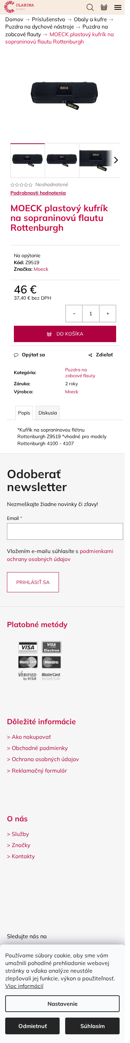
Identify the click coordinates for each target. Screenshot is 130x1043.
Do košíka (70, 334)
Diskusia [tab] (47, 413)
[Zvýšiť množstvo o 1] (107, 313)
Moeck (41, 269)
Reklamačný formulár (39, 770)
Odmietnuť (32, 1025)
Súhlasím (92, 1025)
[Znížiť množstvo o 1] (74, 313)
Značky (21, 844)
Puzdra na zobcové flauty (80, 372)
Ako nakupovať (31, 736)
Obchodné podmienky (40, 747)
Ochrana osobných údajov (45, 759)
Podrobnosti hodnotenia (38, 193)
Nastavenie (62, 1003)
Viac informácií (24, 985)
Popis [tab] (24, 413)
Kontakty (23, 856)
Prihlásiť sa (33, 582)
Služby (20, 833)
